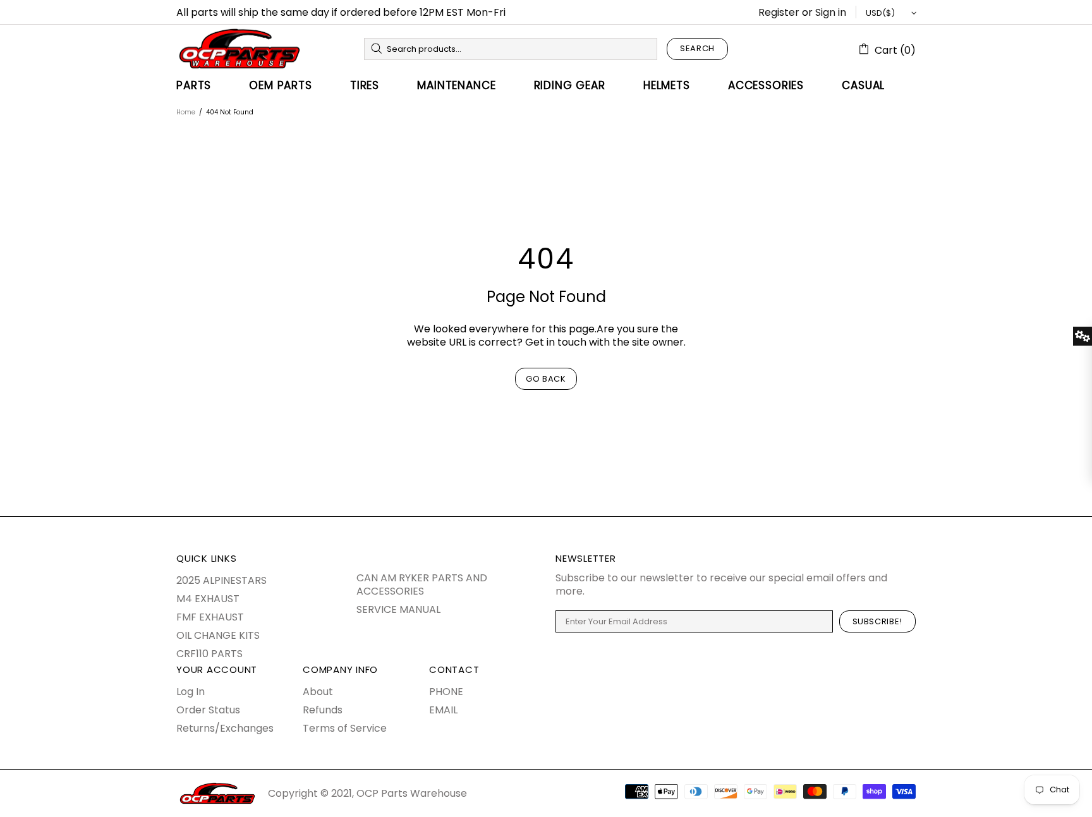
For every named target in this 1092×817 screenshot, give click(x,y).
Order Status (208, 710)
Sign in (830, 12)
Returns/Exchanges (225, 728)
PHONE (446, 691)
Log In (190, 691)
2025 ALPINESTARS (221, 580)
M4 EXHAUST (208, 598)
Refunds (323, 710)
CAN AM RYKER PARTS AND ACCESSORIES (421, 584)
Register (778, 12)
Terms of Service (345, 728)
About (318, 691)
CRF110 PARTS (209, 653)
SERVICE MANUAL (398, 609)
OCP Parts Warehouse (239, 48)
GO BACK (546, 379)
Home (185, 112)
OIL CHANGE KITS (218, 635)
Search (697, 48)
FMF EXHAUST (210, 617)
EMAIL (443, 710)
